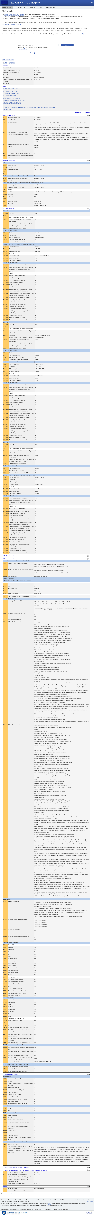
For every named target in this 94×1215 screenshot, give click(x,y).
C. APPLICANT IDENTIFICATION (11, 93)
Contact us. (10, 1194)
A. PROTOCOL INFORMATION (10, 89)
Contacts (32, 7)
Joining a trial (20, 7)
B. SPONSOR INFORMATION (10, 91)
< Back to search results (8, 59)
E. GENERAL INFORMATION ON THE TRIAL (14, 100)
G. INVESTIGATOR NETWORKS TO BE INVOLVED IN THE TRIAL (19, 105)
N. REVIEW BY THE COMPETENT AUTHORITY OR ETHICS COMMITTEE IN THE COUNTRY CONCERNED (29, 107)
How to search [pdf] (22, 49)
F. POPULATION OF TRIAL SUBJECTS (12, 102)
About (41, 7)
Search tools (31, 53)
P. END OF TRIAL (7, 109)
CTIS (49, 1203)
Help (92, 2)
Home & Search (7, 7)
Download (12, 62)
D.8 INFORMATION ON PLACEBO (11, 98)
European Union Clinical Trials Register (14, 14)
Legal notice (90, 1202)
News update (50, 7)
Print (5, 62)
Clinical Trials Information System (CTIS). (12, 24)
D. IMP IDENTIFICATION (9, 96)
